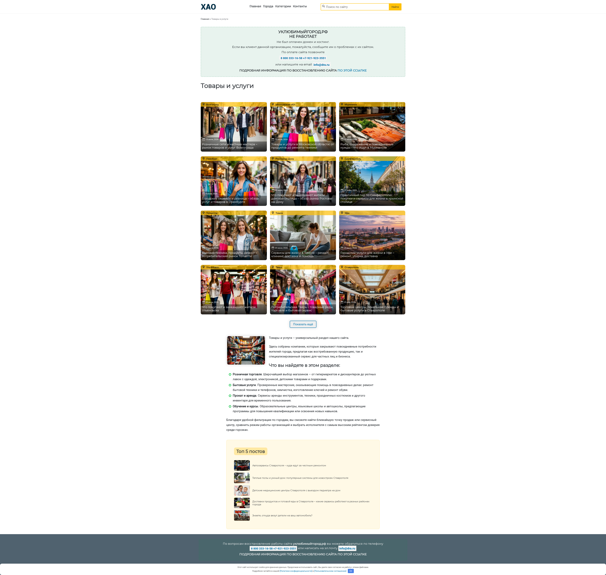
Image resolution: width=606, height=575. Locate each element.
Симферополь (352, 158)
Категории (283, 6)
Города (268, 6)
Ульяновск (212, 267)
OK (350, 571)
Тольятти (211, 213)
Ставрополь (351, 267)
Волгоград (212, 104)
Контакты (300, 6)
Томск (279, 213)
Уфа (346, 213)
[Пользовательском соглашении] (330, 571)
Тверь (278, 267)
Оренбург (211, 158)
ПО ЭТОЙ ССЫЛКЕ (352, 70)
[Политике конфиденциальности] (296, 571)
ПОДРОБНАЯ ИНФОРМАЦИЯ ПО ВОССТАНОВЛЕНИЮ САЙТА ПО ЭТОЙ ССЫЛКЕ (303, 554)
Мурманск (350, 104)
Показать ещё (303, 324)
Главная (255, 6)
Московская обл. (285, 104)
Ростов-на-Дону (284, 158)
